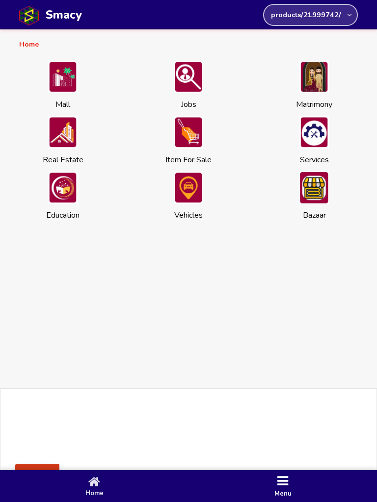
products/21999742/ (306, 15)
